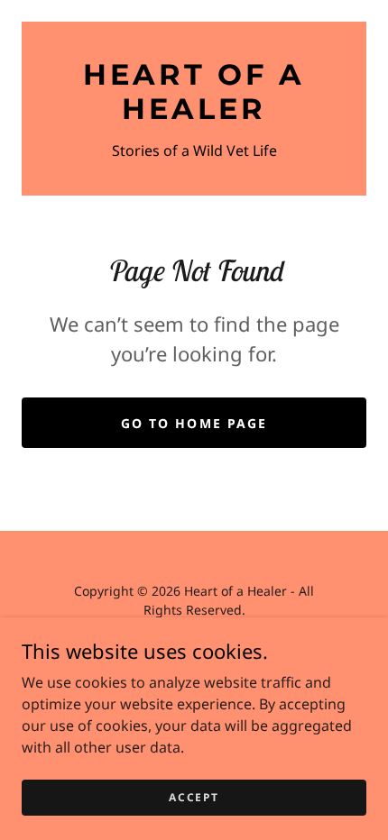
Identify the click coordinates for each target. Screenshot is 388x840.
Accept (193, 797)
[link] (194, 92)
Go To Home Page (193, 423)
